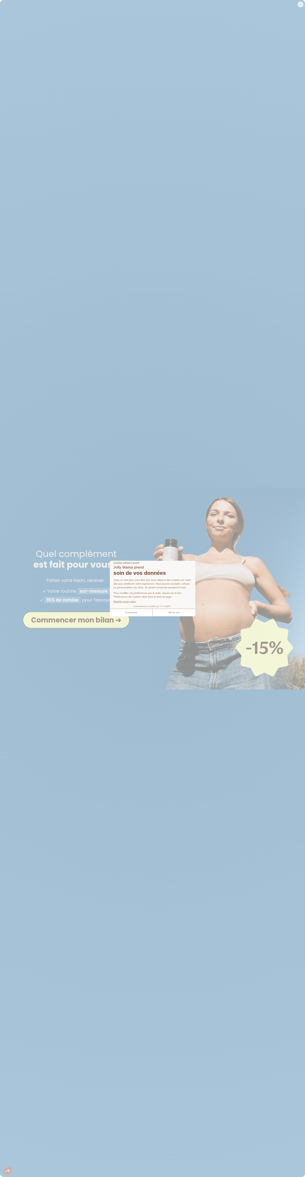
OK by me (173, 612)
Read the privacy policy (124, 601)
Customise (131, 612)
